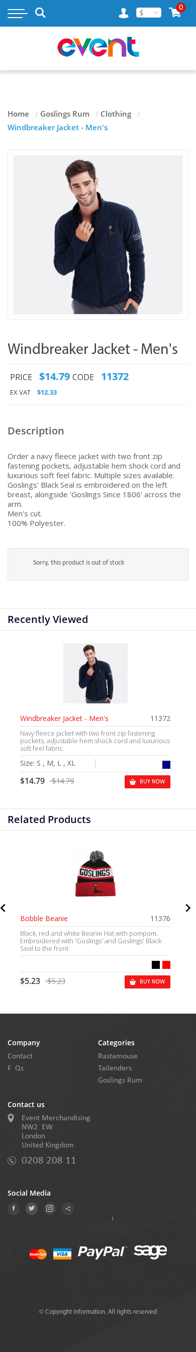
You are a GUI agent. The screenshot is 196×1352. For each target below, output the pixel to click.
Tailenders (115, 1068)
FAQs (16, 1068)
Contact (20, 1056)
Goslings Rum (64, 114)
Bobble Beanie (44, 918)
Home (18, 114)
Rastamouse (118, 1056)
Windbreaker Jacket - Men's (64, 718)
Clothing (116, 114)
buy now (152, 782)
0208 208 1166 (49, 1160)
